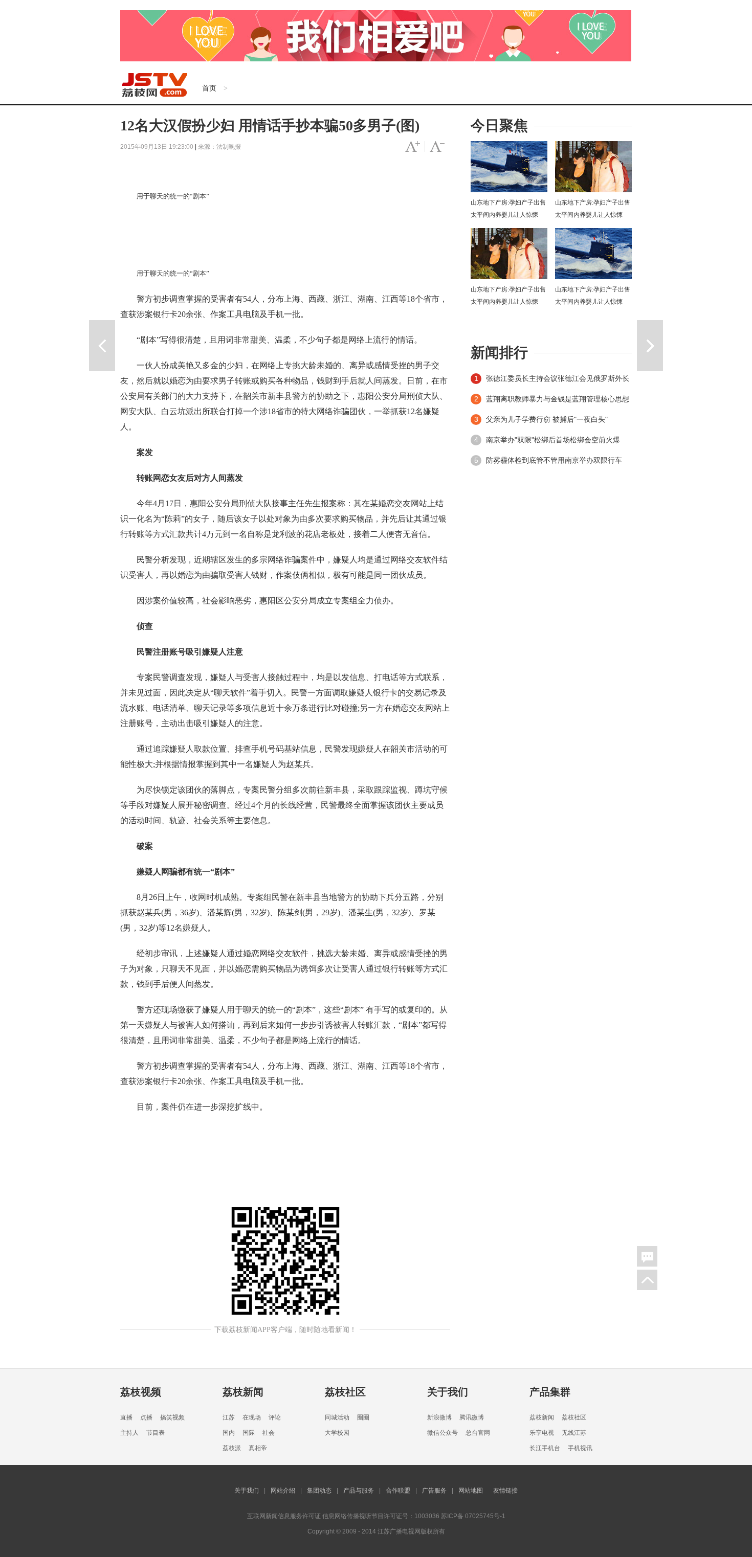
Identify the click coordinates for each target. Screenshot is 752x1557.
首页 (209, 88)
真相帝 (258, 1448)
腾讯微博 (471, 1417)
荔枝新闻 (243, 1391)
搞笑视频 (172, 1417)
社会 (268, 1432)
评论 (275, 1417)
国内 (229, 1432)
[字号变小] (437, 146)
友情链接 (505, 1490)
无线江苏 (574, 1432)
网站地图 (470, 1490)
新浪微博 (439, 1417)
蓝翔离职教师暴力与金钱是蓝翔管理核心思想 (557, 399)
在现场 (251, 1417)
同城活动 (337, 1417)
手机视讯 (580, 1448)
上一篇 (102, 345)
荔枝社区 (345, 1391)
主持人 (129, 1432)
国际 (248, 1432)
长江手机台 (544, 1448)
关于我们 (447, 1391)
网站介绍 (283, 1490)
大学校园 (337, 1432)
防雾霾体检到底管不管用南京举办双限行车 (554, 460)
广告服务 (434, 1490)
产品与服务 (358, 1490)
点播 (146, 1417)
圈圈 (363, 1417)
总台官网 (478, 1432)
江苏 (229, 1417)
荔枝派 (232, 1448)
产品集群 (549, 1391)
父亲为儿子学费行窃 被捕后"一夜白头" (547, 419)
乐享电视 (541, 1432)
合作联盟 (398, 1490)
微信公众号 (442, 1432)
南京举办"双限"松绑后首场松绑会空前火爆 (553, 440)
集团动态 (319, 1490)
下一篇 (650, 345)
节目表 (155, 1432)
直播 (126, 1417)
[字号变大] (412, 146)
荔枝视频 (140, 1391)
